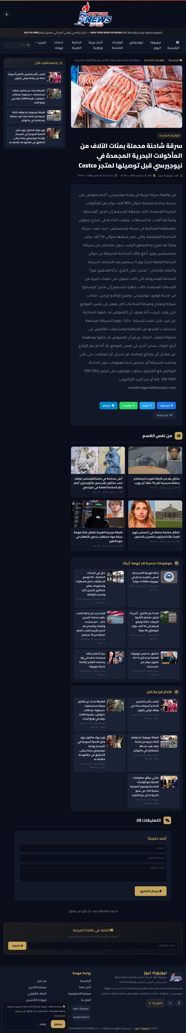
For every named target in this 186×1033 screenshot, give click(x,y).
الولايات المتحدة (117, 45)
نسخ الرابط (162, 415)
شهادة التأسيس (36, 999)
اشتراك (16, 945)
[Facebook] (178, 1003)
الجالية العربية (77, 45)
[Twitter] (170, 1003)
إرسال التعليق (149, 891)
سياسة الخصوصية (79, 993)
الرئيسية (173, 48)
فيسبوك (165, 405)
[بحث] (28, 45)
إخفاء (42, 1024)
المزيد (42, 42)
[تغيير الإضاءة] (7, 14)
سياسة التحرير (37, 987)
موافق (58, 1024)
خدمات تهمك (58, 45)
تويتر (145, 405)
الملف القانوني (36, 993)
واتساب (127, 405)
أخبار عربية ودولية (95, 45)
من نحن (41, 980)
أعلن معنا (85, 987)
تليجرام (107, 405)
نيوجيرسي (136, 42)
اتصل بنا (157, 1003)
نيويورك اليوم (155, 45)
